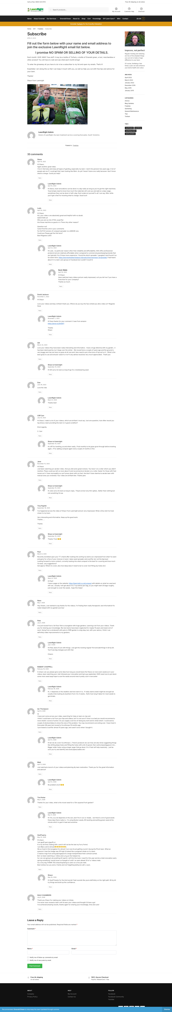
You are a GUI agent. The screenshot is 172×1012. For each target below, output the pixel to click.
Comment (31, 929)
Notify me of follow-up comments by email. (44, 957)
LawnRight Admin (46, 132)
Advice (127, 101)
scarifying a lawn (130, 131)
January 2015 (129, 90)
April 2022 (128, 77)
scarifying (138, 128)
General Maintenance (132, 111)
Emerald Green (19, 1009)
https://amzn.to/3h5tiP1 (56, 324)
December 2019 (130, 85)
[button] (141, 19)
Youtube (111, 999)
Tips (126, 114)
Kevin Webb (62, 270)
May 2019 (128, 88)
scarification (129, 128)
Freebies (40, 29)
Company (30, 994)
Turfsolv (80, 24)
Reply (39, 178)
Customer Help (129, 11)
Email (74, 949)
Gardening (128, 108)
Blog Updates (129, 103)
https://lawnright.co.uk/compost (80, 583)
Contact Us (72, 997)
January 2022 (129, 83)
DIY (34, 29)
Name (30, 949)
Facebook (111, 994)
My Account (116, 11)
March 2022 (129, 80)
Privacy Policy (32, 997)
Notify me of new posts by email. (40, 960)
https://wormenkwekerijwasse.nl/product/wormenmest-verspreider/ (83, 257)
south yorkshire (130, 134)
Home (29, 29)
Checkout (141, 11)
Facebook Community (116, 997)
